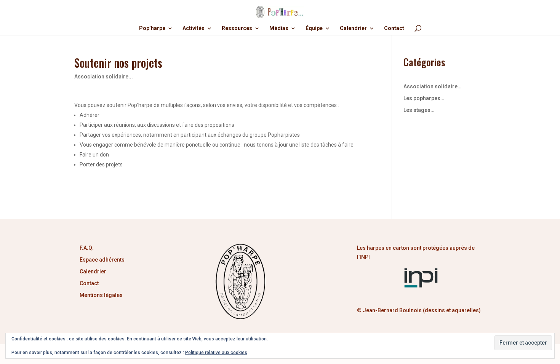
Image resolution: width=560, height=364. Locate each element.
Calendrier (353, 28)
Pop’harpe (152, 28)
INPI (365, 257)
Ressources (237, 28)
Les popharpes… (423, 98)
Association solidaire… (432, 86)
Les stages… (418, 110)
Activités (193, 28)
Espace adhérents (102, 260)
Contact (394, 28)
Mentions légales (101, 295)
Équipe (314, 28)
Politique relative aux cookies (216, 352)
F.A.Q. (87, 248)
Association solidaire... (103, 76)
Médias (278, 28)
